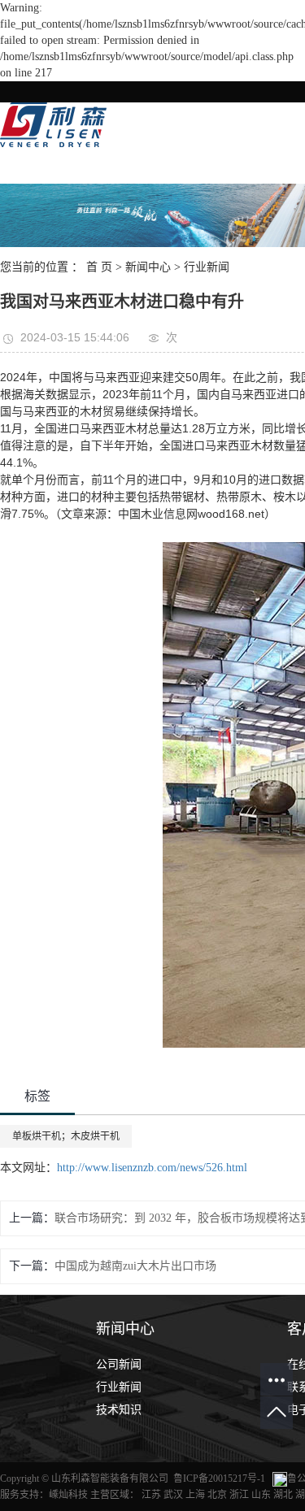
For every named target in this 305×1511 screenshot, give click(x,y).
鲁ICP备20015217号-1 (219, 1478)
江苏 (151, 1494)
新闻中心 (148, 267)
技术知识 (119, 1410)
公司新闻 (119, 1364)
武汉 (173, 1494)
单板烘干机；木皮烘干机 (66, 1136)
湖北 (283, 1494)
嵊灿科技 (68, 1494)
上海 (195, 1494)
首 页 (99, 267)
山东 (261, 1494)
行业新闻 (206, 267)
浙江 (239, 1494)
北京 (217, 1494)
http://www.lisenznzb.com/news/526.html (152, 1167)
